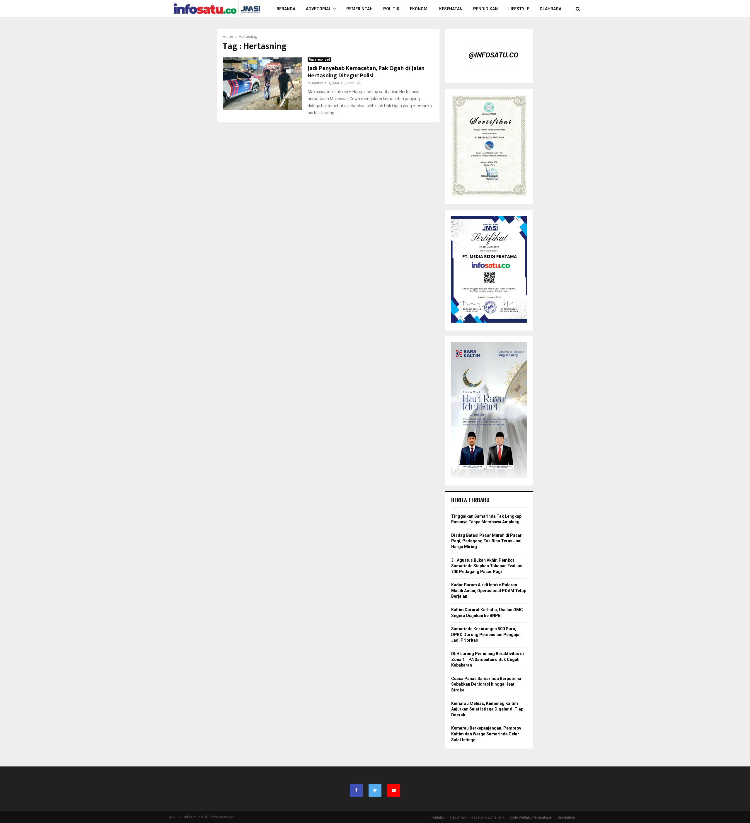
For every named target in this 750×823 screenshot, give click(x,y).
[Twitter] (375, 790)
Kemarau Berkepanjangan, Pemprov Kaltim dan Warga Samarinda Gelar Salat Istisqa (486, 734)
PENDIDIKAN (485, 8)
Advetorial (318, 8)
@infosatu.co (493, 55)
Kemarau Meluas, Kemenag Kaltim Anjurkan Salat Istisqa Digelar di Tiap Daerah (487, 709)
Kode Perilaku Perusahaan (531, 817)
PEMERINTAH (359, 8)
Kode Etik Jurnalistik (487, 817)
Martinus (319, 83)
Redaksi (438, 817)
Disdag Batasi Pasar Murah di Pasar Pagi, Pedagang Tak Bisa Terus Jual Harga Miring (486, 541)
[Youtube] (393, 790)
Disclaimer (566, 817)
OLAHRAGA (550, 8)
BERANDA (286, 8)
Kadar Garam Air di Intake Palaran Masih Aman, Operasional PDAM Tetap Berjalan (488, 590)
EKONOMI (419, 8)
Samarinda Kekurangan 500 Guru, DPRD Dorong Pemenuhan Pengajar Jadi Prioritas (486, 634)
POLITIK (391, 8)
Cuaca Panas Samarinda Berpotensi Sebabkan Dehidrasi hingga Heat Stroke (486, 684)
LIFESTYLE (518, 8)
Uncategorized (319, 59)
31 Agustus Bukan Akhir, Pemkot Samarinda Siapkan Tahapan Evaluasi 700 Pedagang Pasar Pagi (487, 566)
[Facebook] (356, 790)
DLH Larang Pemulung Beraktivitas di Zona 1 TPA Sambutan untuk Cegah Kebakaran (487, 659)
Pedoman (458, 817)
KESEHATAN (451, 8)
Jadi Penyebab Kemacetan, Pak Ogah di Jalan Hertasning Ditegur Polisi (366, 72)
